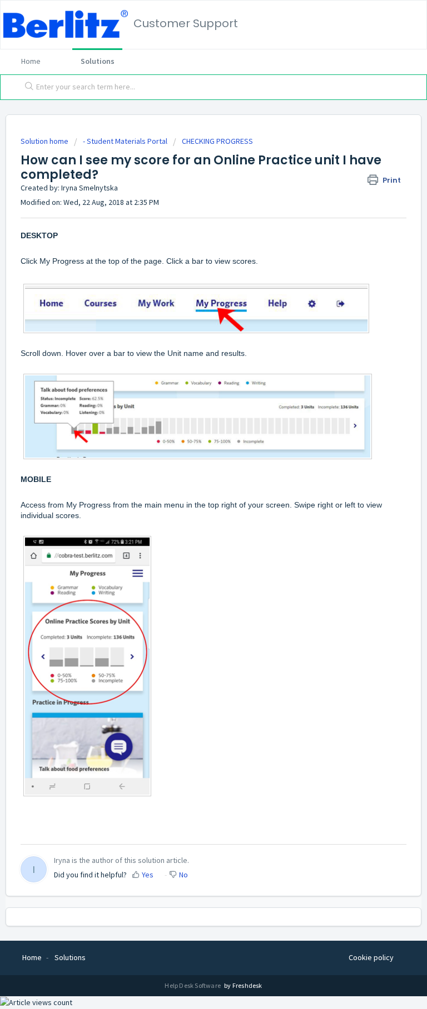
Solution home (45, 141)
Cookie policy (371, 957)
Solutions (98, 61)
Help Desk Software (193, 985)
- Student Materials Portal (125, 141)
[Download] (193, 505)
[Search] (26, 87)
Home (31, 61)
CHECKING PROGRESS (217, 141)
